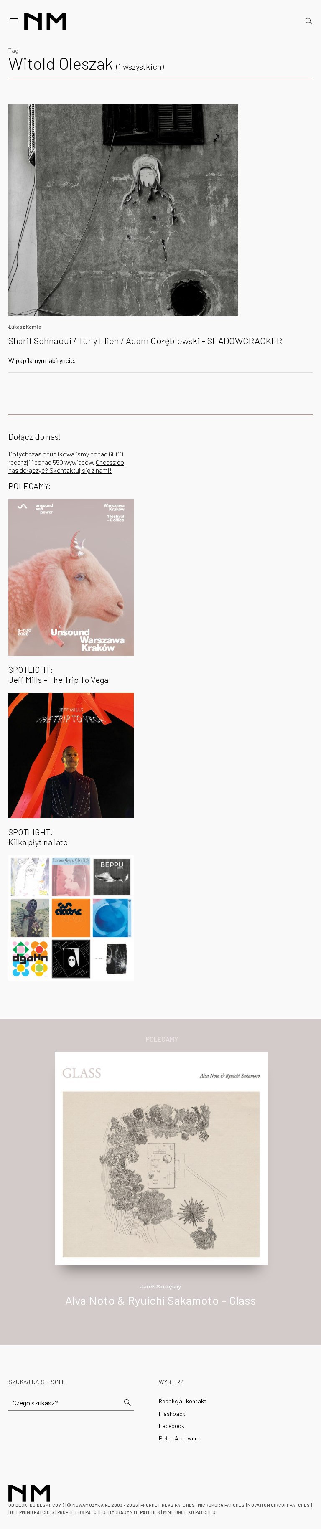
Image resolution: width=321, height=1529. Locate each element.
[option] (160, 1188)
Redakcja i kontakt (182, 1401)
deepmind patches (32, 1512)
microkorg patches (221, 1505)
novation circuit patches (278, 1505)
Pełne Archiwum (179, 1438)
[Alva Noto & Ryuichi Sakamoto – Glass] (161, 1157)
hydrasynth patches (134, 1512)
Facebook (171, 1425)
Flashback (172, 1413)
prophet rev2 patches (167, 1505)
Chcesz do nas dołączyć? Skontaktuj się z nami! (66, 466)
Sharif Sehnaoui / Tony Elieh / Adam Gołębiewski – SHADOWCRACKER (145, 340)
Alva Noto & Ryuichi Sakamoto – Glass (160, 1300)
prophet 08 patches (81, 1512)
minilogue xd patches (189, 1512)
